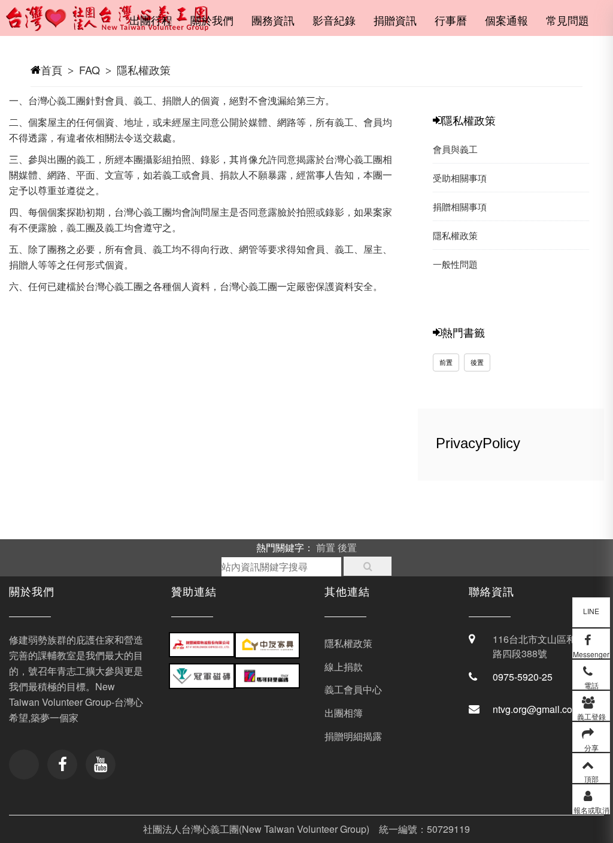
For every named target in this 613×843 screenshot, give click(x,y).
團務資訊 (273, 20)
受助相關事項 (460, 177)
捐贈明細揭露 (353, 736)
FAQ (89, 69)
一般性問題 (455, 264)
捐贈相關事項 (460, 206)
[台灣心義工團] (115, 24)
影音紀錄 (334, 20)
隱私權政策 (144, 69)
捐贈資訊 (395, 20)
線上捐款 (343, 666)
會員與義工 (455, 149)
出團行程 (150, 20)
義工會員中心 (353, 689)
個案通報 (506, 20)
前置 (446, 362)
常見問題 (567, 20)
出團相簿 (343, 713)
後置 (477, 362)
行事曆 (451, 20)
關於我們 (211, 20)
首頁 (51, 69)
